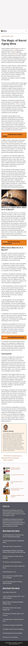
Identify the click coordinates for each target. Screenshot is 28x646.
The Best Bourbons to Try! (9, 571)
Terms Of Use (14, 642)
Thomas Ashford (8, 431)
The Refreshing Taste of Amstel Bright (12, 633)
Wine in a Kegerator (8, 460)
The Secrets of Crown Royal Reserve (12, 562)
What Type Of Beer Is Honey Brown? (12, 546)
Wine (12, 36)
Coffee (17, 104)
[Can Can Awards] (4, 31)
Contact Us (20, 642)
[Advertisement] (14, 15)
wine (14, 50)
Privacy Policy (8, 642)
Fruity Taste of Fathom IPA (9, 592)
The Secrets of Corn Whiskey (10, 637)
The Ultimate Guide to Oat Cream (17, 474)
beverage (3, 416)
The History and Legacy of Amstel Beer (13, 625)
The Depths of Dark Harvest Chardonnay (13, 629)
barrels (17, 53)
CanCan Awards (5, 36)
